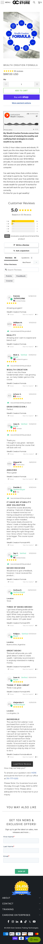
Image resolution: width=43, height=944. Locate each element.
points (9, 276)
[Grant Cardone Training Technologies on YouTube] (34, 922)
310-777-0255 (12, 778)
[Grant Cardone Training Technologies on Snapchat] (21, 922)
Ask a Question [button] (22, 251)
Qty (4, 79)
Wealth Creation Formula (16, 312)
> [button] (22, 764)
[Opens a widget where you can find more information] (34, 940)
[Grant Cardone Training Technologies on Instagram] (13, 922)
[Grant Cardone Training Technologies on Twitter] (30, 922)
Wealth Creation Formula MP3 (18, 542)
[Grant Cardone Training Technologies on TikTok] (25, 922)
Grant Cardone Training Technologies (24, 928)
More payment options (21, 103)
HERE (33, 773)
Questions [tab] (25, 258)
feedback (20, 276)
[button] (36, 314)
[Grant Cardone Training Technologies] (21, 2)
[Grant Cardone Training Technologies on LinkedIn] (17, 922)
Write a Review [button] (22, 245)
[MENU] (1, 2)
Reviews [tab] (8, 258)
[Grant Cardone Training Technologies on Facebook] (8, 922)
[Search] (34, 2)
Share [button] (12, 314)
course (9, 281)
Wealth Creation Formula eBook (19, 754)
